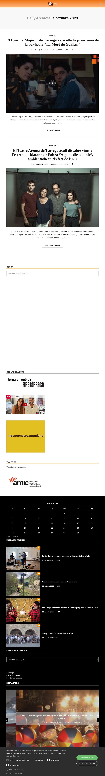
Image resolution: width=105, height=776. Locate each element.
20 (25, 528)
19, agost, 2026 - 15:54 (50, 638)
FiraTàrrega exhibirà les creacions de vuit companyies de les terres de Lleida (70, 608)
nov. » (15, 537)
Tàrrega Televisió (41, 50)
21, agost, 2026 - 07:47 (51, 612)
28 (39, 533)
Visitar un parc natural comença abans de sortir (59, 582)
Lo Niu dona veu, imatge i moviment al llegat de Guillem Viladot (66, 556)
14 (39, 523)
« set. (8, 537)
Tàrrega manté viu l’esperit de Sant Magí (57, 634)
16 (64, 523)
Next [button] (99, 720)
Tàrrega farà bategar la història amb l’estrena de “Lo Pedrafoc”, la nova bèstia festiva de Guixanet (52, 716)
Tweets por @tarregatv (16, 467)
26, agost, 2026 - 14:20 (51, 560)
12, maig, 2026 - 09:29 (61, 722)
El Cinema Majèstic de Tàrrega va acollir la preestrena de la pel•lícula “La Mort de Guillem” (52, 42)
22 (52, 528)
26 (13, 533)
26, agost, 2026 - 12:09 (51, 586)
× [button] (103, 749)
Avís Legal (10, 673)
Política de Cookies (14, 678)
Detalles (16, 756)
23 (64, 528)
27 (25, 533)
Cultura (52, 35)
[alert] (52, 761)
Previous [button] (6, 720)
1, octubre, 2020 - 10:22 (59, 50)
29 (52, 533)
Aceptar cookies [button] (87, 757)
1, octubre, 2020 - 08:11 (59, 164)
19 (12, 528)
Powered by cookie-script (14, 773)
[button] (36, 769)
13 (25, 523)
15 (52, 523)
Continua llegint (52, 130)
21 (39, 528)
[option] (52, 718)
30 (64, 533)
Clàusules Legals (13, 675)
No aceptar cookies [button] (87, 763)
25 (92, 528)
